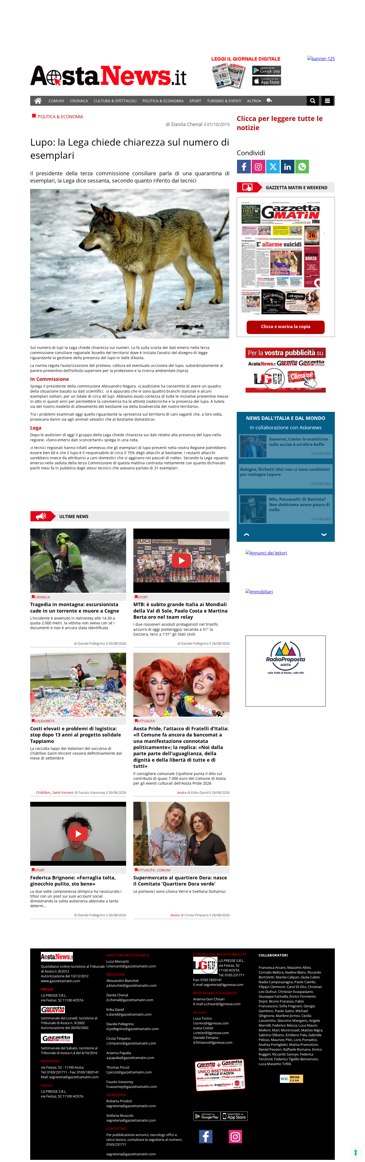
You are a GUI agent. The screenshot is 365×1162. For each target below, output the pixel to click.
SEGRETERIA (116, 1094)
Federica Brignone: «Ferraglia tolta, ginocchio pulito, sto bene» (73, 880)
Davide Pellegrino (91, 643)
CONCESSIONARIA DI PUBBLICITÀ (219, 954)
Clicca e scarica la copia (285, 326)
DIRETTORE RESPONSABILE (127, 955)
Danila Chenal (187, 124)
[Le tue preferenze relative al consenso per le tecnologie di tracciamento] (356, 1153)
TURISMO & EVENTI (224, 100)
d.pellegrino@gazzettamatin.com (132, 1028)
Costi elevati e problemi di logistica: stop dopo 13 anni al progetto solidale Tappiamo (75, 734)
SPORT (195, 100)
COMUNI (56, 100)
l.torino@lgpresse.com (211, 1023)
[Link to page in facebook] (244, 166)
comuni (163, 870)
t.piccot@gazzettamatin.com (129, 1072)
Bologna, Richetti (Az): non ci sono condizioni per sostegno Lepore (285, 471)
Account (199, 1012)
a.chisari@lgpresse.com (222, 1003)
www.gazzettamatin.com (60, 980)
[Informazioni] (269, 101)
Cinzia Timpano (196, 915)
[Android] (266, 70)
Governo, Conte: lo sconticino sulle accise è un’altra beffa (298, 441)
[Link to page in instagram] (258, 166)
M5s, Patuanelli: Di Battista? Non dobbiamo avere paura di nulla (299, 504)
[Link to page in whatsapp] (302, 166)
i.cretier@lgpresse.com (211, 1032)
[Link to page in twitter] (273, 166)
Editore (47, 989)
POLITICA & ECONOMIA (163, 100)
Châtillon (43, 792)
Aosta (181, 792)
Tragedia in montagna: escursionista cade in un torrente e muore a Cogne (74, 607)
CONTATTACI (116, 1128)
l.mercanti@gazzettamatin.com (131, 966)
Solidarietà (45, 721)
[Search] (313, 101)
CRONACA (79, 100)
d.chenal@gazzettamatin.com (129, 999)
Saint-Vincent (62, 792)
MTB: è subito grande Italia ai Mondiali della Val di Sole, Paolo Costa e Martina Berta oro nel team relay (180, 610)
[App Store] (267, 81)
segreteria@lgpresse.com (223, 984)
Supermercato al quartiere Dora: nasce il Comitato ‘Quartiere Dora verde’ (180, 880)
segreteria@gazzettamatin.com (74, 1076)
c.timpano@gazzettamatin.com (131, 1043)
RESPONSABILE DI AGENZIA (215, 992)
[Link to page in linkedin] (287, 166)
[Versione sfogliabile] (229, 72)
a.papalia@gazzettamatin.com (130, 1057)
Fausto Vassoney (91, 792)
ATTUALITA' (147, 721)
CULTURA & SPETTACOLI (115, 100)
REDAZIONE (50, 1061)
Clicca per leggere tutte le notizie (280, 123)
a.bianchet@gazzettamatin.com (131, 985)
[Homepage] (38, 101)
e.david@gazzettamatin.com (129, 1014)
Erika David (200, 792)
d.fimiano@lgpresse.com (212, 1042)
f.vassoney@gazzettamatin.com (131, 1086)
